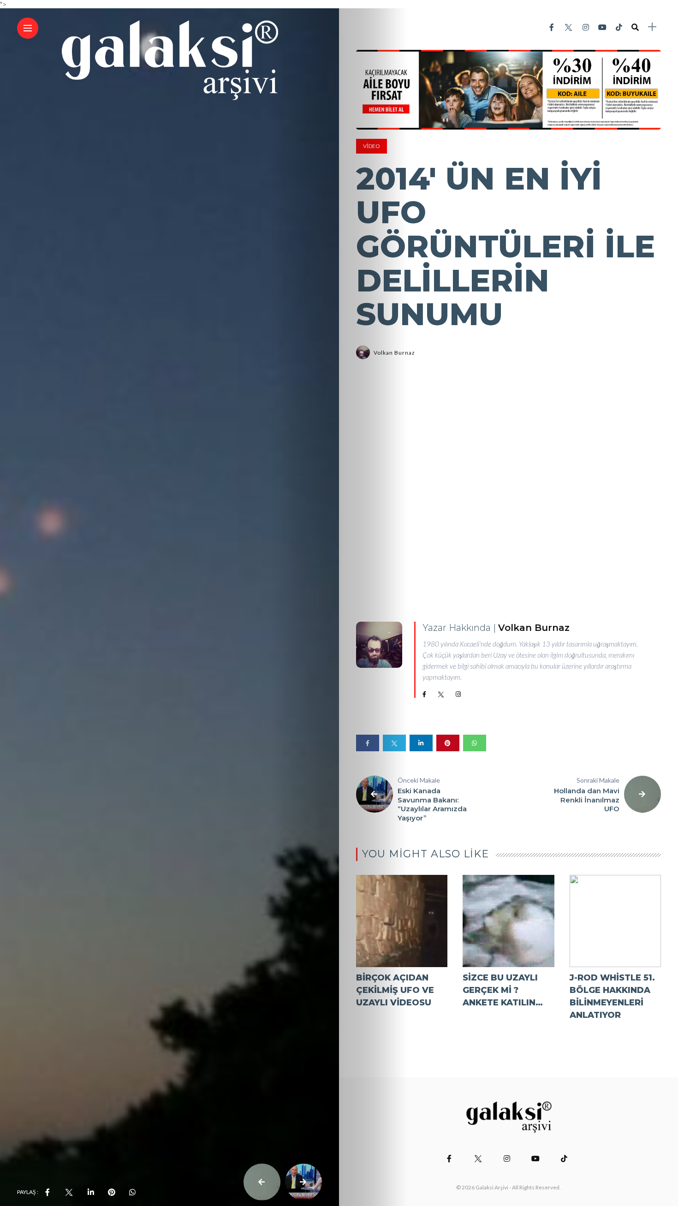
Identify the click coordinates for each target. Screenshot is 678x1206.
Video (371, 146)
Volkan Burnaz (394, 352)
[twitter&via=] (69, 1192)
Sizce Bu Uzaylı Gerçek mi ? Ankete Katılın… (503, 990)
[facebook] (47, 1192)
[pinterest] (111, 1192)
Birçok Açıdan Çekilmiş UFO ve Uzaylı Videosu (395, 990)
